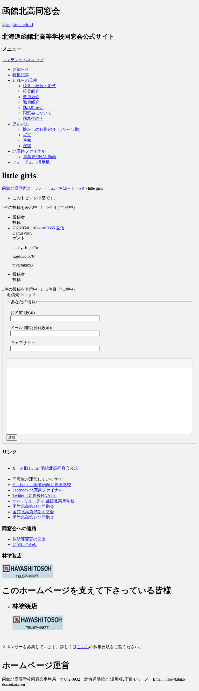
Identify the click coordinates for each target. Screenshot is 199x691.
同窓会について (37, 113)
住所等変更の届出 (29, 539)
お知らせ (20, 69)
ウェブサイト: (23, 342)
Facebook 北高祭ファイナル (37, 490)
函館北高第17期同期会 (33, 517)
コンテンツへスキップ (23, 60)
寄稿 (27, 145)
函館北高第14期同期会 (33, 506)
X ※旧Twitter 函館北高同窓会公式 (45, 468)
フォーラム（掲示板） (33, 162)
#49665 (48, 228)
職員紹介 (31, 102)
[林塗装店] (27, 577)
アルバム (20, 124)
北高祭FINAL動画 (39, 156)
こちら (83, 647)
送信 (11, 437)
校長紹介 (31, 91)
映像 (27, 140)
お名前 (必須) (22, 312)
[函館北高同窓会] (17, 25)
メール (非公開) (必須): (31, 327)
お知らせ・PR (71, 188)
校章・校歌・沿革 (39, 86)
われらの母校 (24, 80)
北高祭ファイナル (29, 151)
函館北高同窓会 (16, 188)
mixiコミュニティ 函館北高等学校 (43, 501)
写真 (27, 135)
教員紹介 (31, 96)
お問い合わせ (24, 544)
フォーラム (44, 188)
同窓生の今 (33, 118)
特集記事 (20, 75)
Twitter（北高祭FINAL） (34, 495)
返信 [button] (60, 228)
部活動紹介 (33, 107)
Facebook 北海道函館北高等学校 (41, 484)
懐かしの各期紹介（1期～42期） (53, 129)
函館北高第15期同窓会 (33, 512)
